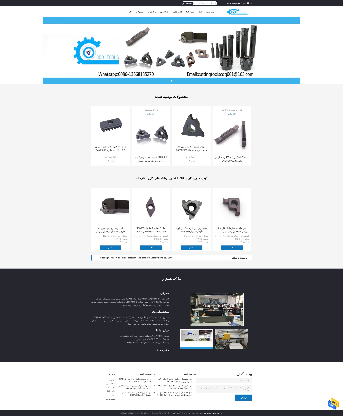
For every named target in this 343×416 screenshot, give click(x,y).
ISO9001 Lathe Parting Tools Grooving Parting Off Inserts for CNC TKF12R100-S (151, 230)
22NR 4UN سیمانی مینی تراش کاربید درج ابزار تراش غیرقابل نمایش (151, 159)
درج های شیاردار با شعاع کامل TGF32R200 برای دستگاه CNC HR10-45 (175, 387)
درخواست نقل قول (232, 3)
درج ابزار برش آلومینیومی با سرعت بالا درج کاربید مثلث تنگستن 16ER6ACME (134, 387)
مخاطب (110, 248)
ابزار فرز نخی (110, 157)
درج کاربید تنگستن (151, 110)
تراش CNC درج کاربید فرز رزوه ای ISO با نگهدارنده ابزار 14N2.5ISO (110, 148)
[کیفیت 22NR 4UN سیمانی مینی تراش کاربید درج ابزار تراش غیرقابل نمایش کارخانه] (151, 136)
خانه (130, 12)
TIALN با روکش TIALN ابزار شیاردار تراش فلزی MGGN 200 (232, 159)
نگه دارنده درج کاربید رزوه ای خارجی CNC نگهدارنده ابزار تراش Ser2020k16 (110, 230)
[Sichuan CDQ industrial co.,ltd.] (171, 50)
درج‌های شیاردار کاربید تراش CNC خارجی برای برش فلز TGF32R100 (191, 148)
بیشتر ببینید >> (162, 350)
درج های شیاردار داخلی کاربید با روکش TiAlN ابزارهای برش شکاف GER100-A (232, 230)
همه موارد (210, 12)
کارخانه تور (164, 12)
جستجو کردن (187, 3)
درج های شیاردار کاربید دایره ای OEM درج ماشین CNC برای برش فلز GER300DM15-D (174, 393)
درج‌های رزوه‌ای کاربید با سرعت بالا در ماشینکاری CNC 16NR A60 (136, 393)
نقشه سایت (110, 399)
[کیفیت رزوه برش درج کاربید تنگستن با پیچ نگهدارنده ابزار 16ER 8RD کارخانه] (191, 207)
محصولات (140, 12)
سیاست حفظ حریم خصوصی (212, 413)
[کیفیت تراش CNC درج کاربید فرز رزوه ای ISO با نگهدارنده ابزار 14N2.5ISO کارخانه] (110, 125)
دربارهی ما (152, 12)
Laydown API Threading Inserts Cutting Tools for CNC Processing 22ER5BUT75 (135, 258)
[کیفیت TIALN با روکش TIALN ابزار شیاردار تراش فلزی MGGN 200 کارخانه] (232, 136)
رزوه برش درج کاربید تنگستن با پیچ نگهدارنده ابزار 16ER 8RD (191, 230)
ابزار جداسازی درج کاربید (232, 110)
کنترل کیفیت (177, 12)
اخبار (200, 12)
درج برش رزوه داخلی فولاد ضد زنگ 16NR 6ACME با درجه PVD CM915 (135, 380)
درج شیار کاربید (191, 157)
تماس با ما (190, 12)
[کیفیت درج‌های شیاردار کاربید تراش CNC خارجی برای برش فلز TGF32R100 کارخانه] (191, 125)
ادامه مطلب (110, 161)
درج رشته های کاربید (147, 374)
